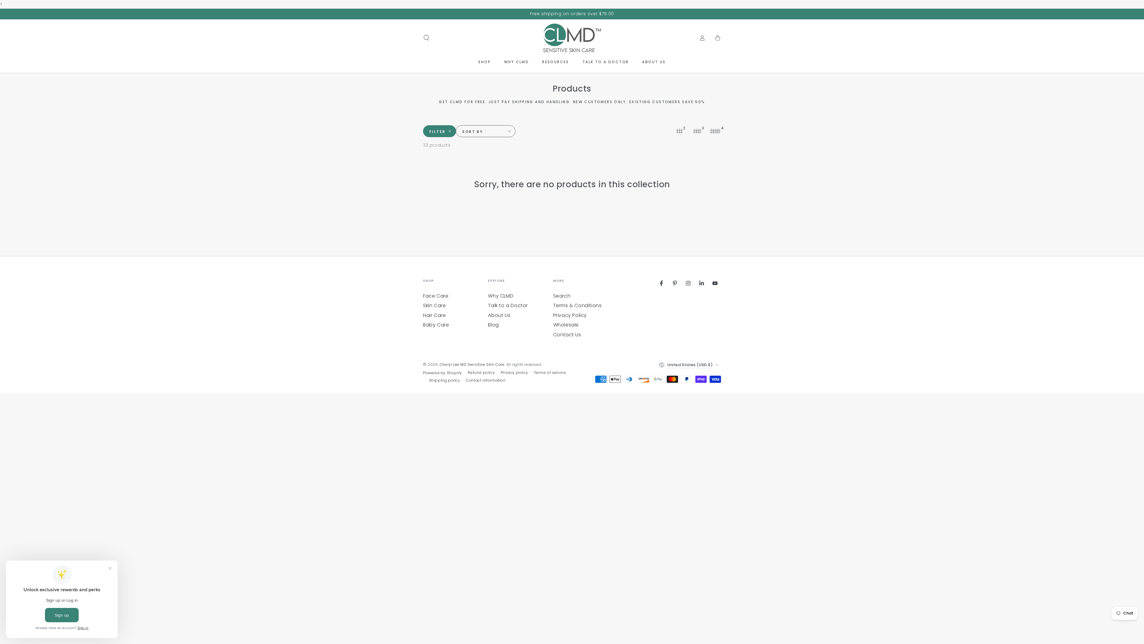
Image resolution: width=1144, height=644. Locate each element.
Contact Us (567, 334)
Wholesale (566, 324)
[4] (715, 131)
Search (562, 295)
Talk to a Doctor (508, 305)
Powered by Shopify (442, 373)
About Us (499, 315)
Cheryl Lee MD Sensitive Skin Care (472, 364)
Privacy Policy (570, 315)
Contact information (486, 380)
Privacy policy (514, 372)
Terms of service (550, 372)
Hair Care (434, 315)
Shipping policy (444, 380)
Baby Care (436, 324)
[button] (426, 37)
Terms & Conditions (577, 305)
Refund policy (481, 372)
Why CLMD (500, 295)
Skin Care (434, 305)
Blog (493, 324)
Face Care (435, 295)
